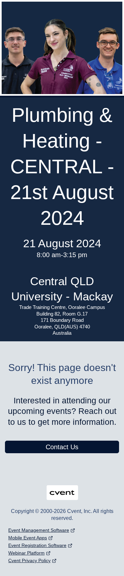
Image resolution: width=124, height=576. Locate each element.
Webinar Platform (26, 553)
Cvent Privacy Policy (29, 560)
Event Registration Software (37, 545)
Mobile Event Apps (27, 537)
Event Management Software (38, 530)
